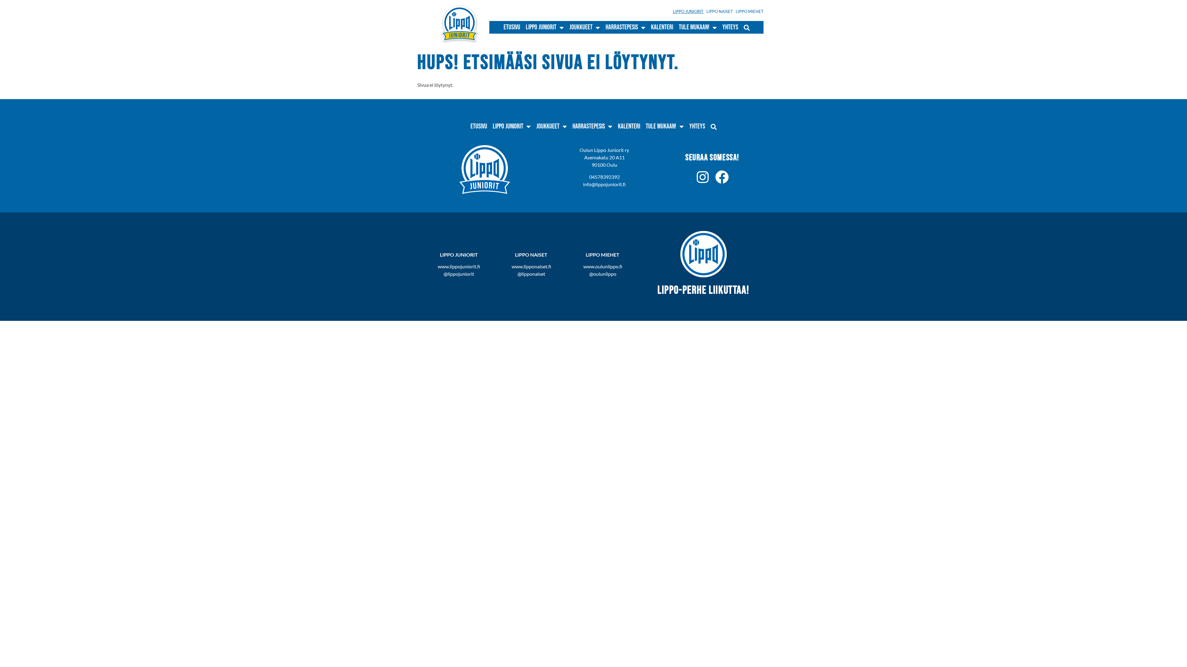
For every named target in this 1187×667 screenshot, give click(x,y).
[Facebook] (722, 177)
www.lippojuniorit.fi (459, 266)
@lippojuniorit (459, 274)
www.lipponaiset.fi (531, 266)
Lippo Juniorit (688, 11)
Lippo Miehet (750, 11)
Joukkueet (581, 27)
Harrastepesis (622, 27)
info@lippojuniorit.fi (604, 184)
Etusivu (512, 27)
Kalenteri (662, 27)
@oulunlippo (602, 274)
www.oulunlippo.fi (602, 266)
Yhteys (730, 27)
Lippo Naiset (719, 11)
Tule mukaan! (694, 27)
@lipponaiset (531, 274)
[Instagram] (702, 177)
